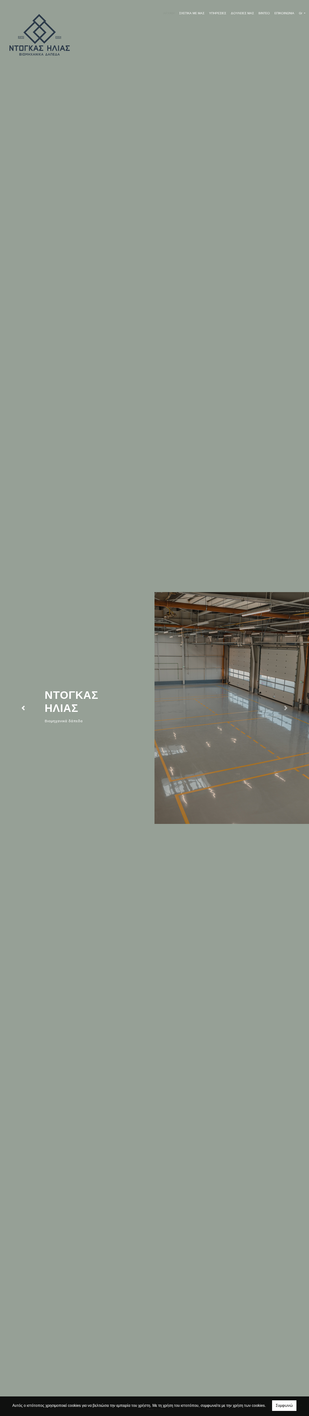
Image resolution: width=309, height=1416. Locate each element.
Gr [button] (301, 13)
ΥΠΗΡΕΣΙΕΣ (217, 13)
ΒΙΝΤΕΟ (264, 13)
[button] (23, 708)
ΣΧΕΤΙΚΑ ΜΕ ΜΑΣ (191, 13)
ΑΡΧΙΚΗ (169, 13)
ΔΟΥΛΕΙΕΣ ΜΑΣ (242, 13)
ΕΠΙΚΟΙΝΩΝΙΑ (284, 13)
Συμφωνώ (284, 1405)
